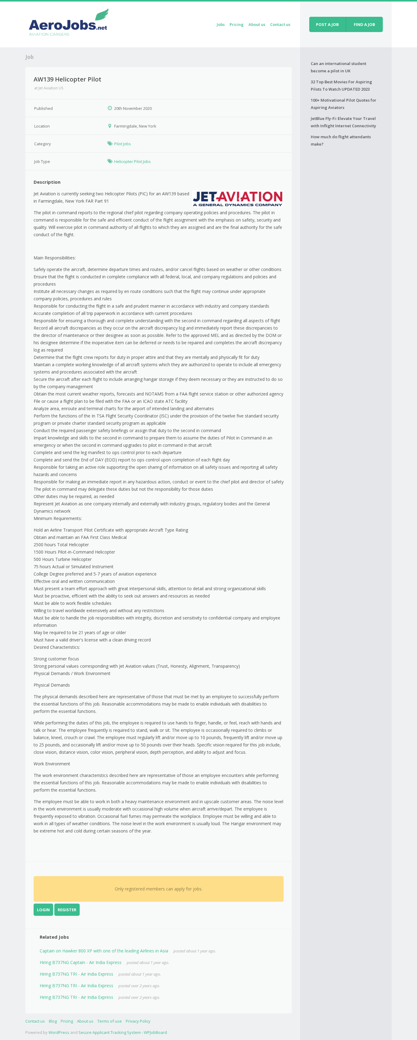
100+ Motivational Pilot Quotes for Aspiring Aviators (343, 103)
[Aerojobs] (68, 23)
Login (43, 909)
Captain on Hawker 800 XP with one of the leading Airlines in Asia (104, 951)
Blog (53, 1021)
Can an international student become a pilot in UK (338, 67)
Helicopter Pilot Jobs (132, 161)
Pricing (237, 24)
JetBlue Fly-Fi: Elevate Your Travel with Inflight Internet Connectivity (343, 122)
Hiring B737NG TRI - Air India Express (76, 974)
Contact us (280, 24)
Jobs (221, 24)
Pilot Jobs (122, 143)
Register (67, 909)
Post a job (327, 24)
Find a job (364, 24)
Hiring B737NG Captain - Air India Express (80, 962)
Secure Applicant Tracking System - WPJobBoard (122, 1032)
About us (256, 24)
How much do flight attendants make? (341, 140)
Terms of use (109, 1021)
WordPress (59, 1032)
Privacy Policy (138, 1021)
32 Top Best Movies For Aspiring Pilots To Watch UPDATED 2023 (341, 85)
